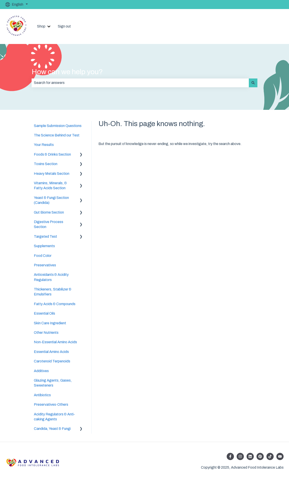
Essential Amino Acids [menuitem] (51, 352)
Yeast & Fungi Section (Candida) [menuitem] (51, 200)
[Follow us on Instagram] (240, 456)
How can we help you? (67, 72)
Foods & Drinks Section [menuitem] (52, 154)
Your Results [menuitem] (44, 145)
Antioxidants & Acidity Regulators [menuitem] (51, 277)
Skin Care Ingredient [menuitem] (50, 323)
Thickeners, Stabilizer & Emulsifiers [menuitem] (52, 291)
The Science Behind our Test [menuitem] (56, 135)
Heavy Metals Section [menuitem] (51, 173)
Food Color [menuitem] (42, 256)
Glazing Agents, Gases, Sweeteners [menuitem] (53, 382)
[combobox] (140, 82)
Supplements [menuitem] (44, 246)
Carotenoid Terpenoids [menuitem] (52, 361)
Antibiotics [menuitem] (42, 395)
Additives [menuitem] (41, 371)
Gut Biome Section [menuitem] (49, 212)
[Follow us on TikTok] (270, 456)
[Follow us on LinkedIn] (250, 456)
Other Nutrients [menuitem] (46, 332)
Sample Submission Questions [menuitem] (58, 126)
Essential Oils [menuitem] (44, 313)
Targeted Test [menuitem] (45, 236)
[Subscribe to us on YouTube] (280, 456)
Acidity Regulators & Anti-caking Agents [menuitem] (54, 416)
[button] (81, 154)
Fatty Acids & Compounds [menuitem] (54, 304)
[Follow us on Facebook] (230, 456)
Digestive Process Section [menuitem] (48, 224)
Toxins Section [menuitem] (45, 164)
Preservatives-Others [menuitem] (51, 404)
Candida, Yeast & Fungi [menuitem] (52, 429)
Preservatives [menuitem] (45, 265)
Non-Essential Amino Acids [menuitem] (55, 342)
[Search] (253, 82)
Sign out (64, 26)
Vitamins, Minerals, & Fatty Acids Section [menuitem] (50, 185)
